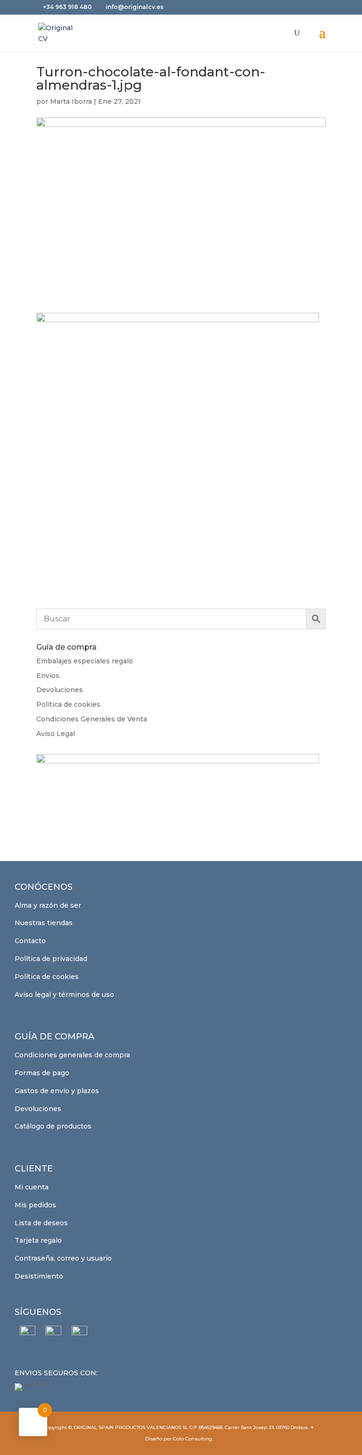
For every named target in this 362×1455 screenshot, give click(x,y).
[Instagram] (53, 1334)
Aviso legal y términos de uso (64, 994)
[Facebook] (27, 1333)
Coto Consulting (192, 1439)
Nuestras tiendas (44, 923)
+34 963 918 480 (68, 6)
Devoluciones (59, 690)
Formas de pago (42, 1073)
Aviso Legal (55, 733)
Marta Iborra (71, 101)
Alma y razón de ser (48, 905)
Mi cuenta (32, 1187)
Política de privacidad (51, 958)
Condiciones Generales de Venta (91, 719)
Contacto (30, 941)
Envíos (47, 675)
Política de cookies (68, 704)
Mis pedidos (35, 1205)
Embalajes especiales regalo (84, 661)
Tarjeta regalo (38, 1240)
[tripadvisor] (79, 1333)
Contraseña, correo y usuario (63, 1258)
